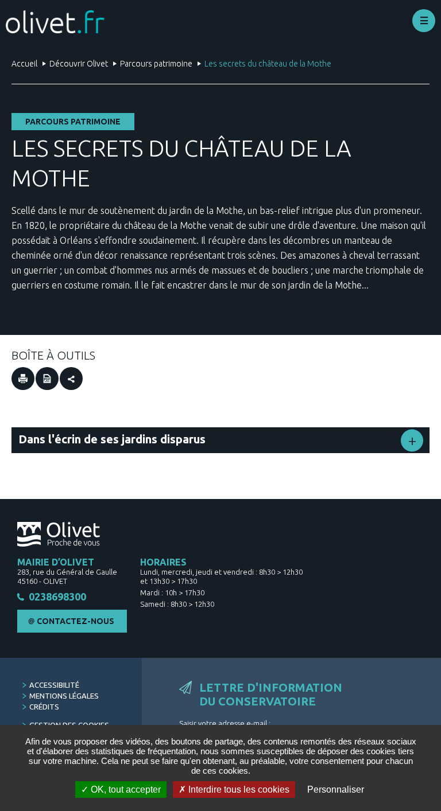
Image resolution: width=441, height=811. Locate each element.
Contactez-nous (75, 621)
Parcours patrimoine (156, 63)
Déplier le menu (423, 20)
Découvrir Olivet (78, 63)
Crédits (44, 707)
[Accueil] (55, 21)
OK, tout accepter (124, 789)
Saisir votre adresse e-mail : (224, 723)
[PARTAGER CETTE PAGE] (71, 378)
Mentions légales (64, 696)
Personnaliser (335, 789)
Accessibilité (54, 685)
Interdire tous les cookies (237, 789)
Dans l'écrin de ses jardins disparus (112, 439)
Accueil (24, 63)
